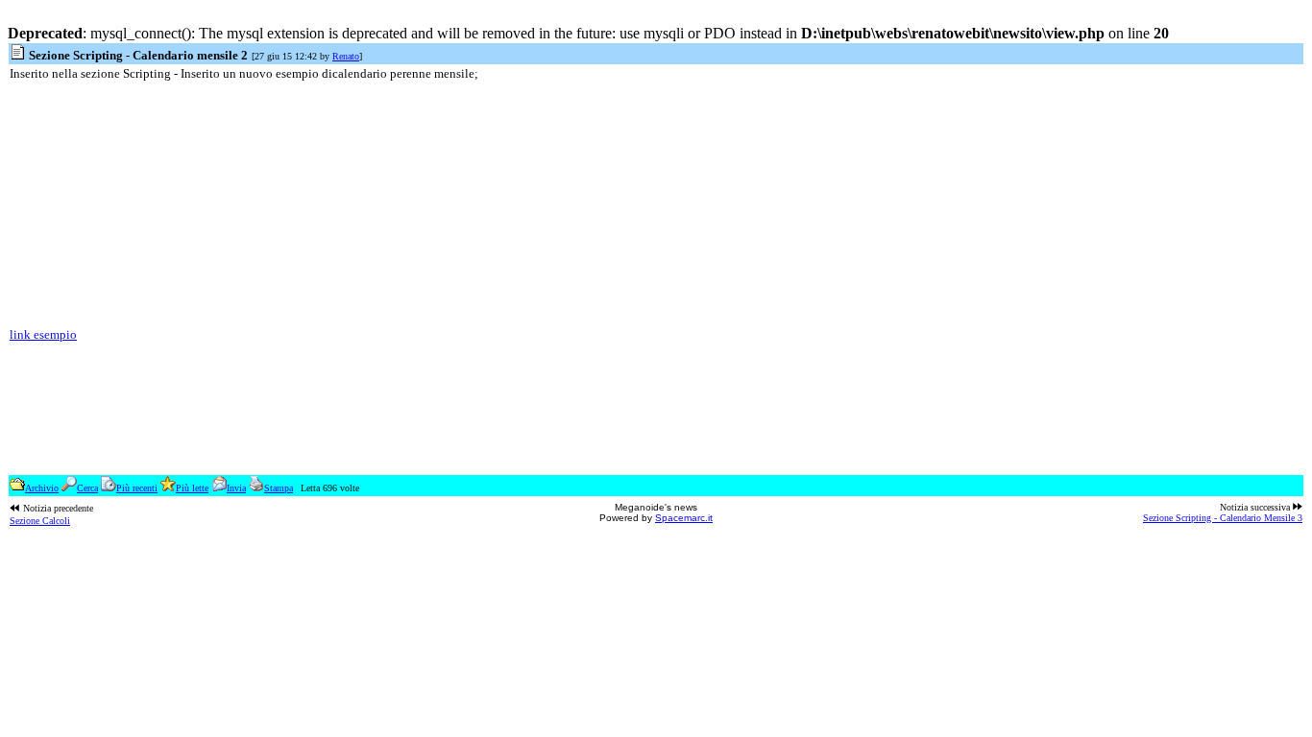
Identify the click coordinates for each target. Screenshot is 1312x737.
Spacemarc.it (684, 517)
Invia (236, 488)
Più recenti (137, 488)
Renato (345, 56)
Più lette (192, 488)
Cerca (87, 488)
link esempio (43, 334)
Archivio (42, 488)
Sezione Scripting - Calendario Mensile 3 (1222, 517)
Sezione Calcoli (40, 520)
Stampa (278, 488)
